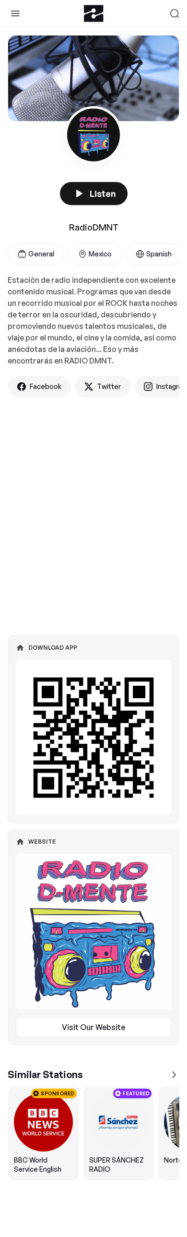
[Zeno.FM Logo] (94, 13)
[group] (93, 1133)
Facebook (45, 386)
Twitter (109, 386)
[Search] (174, 13)
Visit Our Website (93, 1027)
